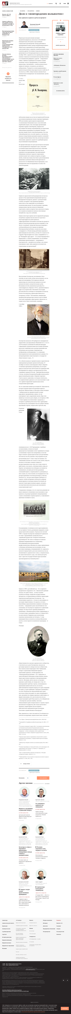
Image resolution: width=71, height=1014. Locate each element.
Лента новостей (7, 11)
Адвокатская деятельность (8, 923)
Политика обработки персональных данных (12, 990)
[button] (60, 41)
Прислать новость (33, 925)
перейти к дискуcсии (60, 45)
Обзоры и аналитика (47, 920)
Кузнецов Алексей (35, 24)
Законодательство (6, 928)
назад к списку (26, 763)
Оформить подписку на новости (8, 78)
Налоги (17, 951)
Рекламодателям (60, 931)
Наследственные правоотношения (19, 934)
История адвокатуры (33, 30)
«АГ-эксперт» (19, 920)
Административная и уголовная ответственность (22, 958)
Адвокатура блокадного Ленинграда (40, 888)
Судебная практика (6, 931)
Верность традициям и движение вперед (26, 809)
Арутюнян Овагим (40, 799)
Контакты (59, 934)
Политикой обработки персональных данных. (33, 1011)
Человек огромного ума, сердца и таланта (41, 848)
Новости (31, 920)
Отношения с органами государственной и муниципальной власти (21, 929)
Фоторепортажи (46, 931)
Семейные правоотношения (22, 925)
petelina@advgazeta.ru (30, 969)
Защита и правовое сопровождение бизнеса (21, 946)
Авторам (58, 928)
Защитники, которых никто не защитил (35, 945)
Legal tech (4, 934)
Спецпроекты (32, 936)
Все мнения (47, 783)
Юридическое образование (8, 945)
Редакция (59, 926)
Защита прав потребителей (21, 949)
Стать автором (30, 10)
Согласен (64, 1008)
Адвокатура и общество (34, 32)
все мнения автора (60, 90)
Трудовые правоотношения (21, 942)
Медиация (4, 948)
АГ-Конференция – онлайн (34, 939)
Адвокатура (4, 920)
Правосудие (4, 926)
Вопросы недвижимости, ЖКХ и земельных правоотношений (21, 938)
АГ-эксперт (31, 941)
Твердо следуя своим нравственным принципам (24, 892)
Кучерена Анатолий (23, 882)
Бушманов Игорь (23, 837)
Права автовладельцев (21, 922)
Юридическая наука (6, 942)
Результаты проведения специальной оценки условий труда (15, 991)
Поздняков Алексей (23, 799)
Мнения (38, 10)
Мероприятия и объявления (49, 928)
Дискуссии (45, 926)
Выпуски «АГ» (60, 923)
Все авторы (22, 10)
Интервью (45, 923)
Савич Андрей (39, 882)
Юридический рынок (7, 940)
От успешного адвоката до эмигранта (40, 805)
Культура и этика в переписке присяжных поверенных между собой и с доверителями (25, 851)
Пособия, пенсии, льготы (21, 954)
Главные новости (33, 922)
